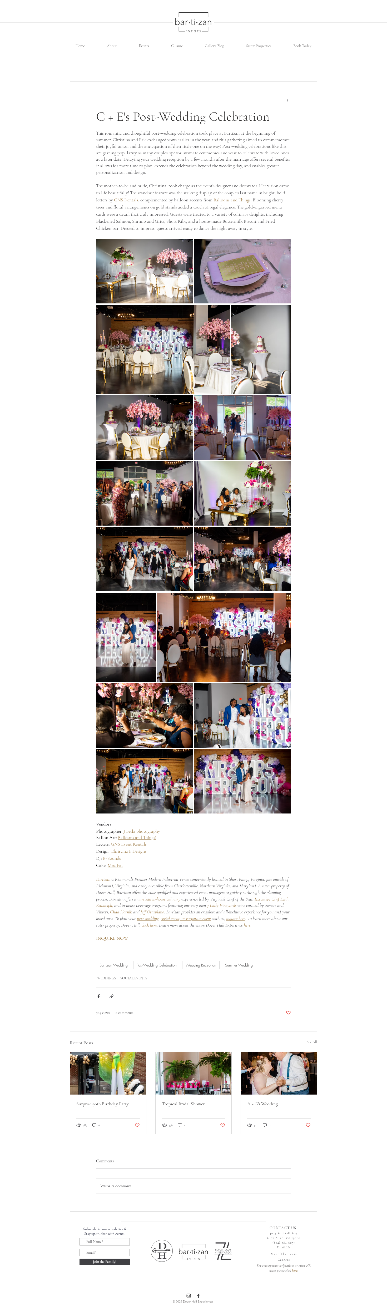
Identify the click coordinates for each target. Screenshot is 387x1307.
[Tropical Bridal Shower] (194, 1073)
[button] (112, 45)
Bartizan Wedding (114, 965)
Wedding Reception (201, 965)
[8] (188, 1295)
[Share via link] (111, 996)
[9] (198, 1295)
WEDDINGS (106, 978)
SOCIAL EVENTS (133, 978)
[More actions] (288, 100)
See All (312, 1042)
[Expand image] (144, 271)
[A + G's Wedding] (279, 1073)
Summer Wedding (239, 965)
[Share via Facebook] (98, 996)
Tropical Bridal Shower (183, 1104)
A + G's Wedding (262, 1104)
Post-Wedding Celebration (157, 965)
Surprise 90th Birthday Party (102, 1104)
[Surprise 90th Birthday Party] (108, 1073)
